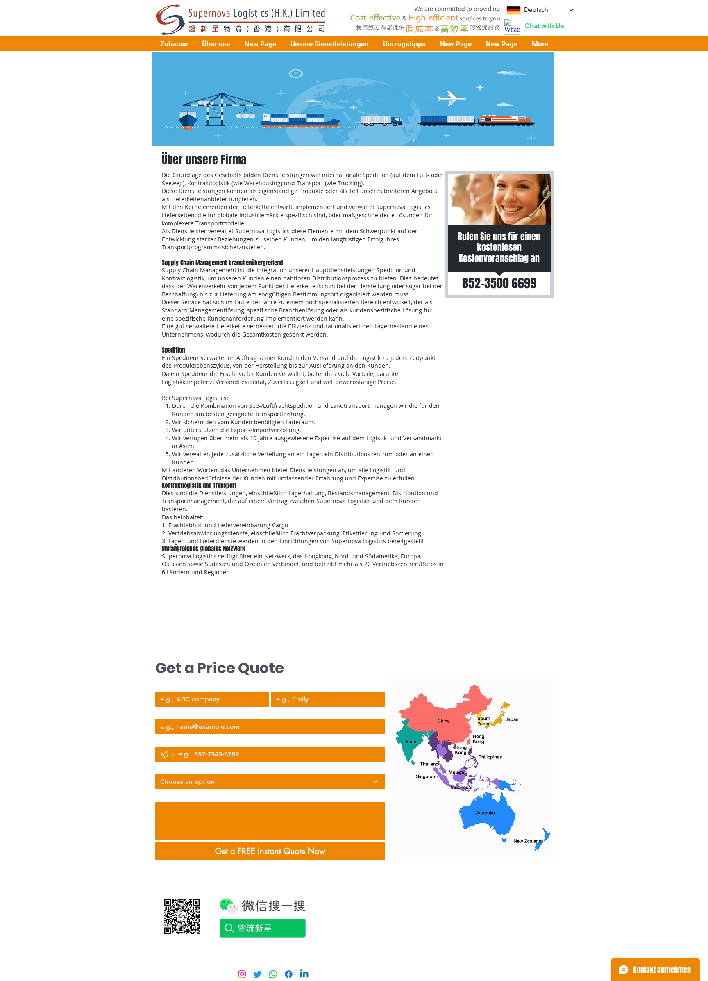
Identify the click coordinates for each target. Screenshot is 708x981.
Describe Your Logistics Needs (194, 795)
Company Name (176, 685)
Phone (162, 740)
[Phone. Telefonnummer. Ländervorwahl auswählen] (168, 754)
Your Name (285, 685)
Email (162, 712)
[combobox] (270, 781)
